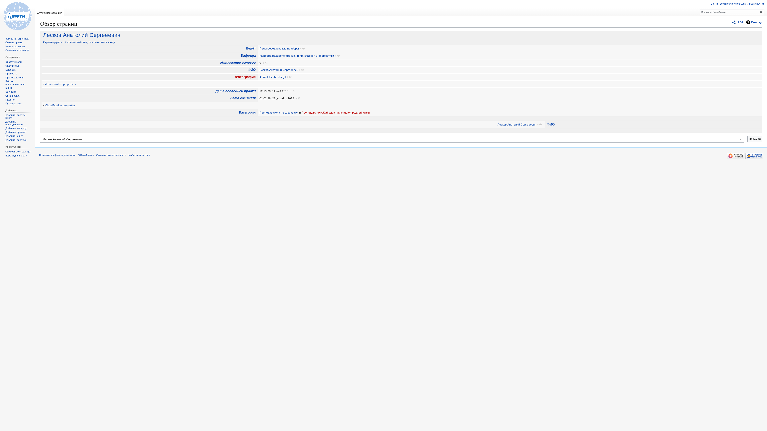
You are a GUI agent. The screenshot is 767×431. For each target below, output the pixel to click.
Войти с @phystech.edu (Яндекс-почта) (742, 3)
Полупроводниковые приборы (279, 48)
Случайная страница (17, 50)
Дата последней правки (235, 91)
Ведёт (251, 48)
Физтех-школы (13, 62)
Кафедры (10, 69)
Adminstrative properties (60, 84)
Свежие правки (14, 42)
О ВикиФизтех (86, 155)
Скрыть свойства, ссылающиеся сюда (90, 42)
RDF (740, 22)
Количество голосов (238, 62)
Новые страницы (15, 46)
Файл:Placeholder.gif (272, 77)
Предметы (11, 73)
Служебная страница (49, 12)
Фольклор (10, 92)
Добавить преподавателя (14, 123)
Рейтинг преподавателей (15, 83)
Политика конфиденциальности (57, 155)
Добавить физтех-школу (15, 116)
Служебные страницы (18, 151)
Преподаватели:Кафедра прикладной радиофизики (336, 112)
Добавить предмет (16, 132)
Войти (714, 3)
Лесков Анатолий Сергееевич (81, 35)
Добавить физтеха (16, 140)
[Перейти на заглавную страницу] (18, 16)
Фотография (245, 77)
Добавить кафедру (16, 128)
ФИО (252, 70)
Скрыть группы (53, 42)
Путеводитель (13, 103)
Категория (247, 112)
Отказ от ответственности (111, 155)
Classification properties (60, 105)
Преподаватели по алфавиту (278, 112)
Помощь (756, 22)
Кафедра (248, 55)
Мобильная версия (139, 155)
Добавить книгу (14, 136)
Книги (8, 88)
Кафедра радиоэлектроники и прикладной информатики (296, 55)
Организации (12, 95)
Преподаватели (14, 77)
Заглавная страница (17, 38)
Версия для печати (16, 155)
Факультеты (12, 65)
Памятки (10, 99)
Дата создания (243, 98)
